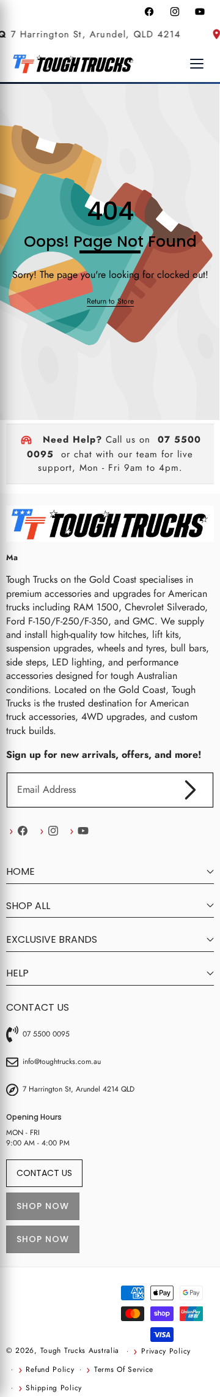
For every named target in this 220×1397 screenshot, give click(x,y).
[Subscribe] (191, 790)
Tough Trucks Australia (79, 1350)
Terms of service (123, 1369)
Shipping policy (54, 1387)
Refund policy (50, 1369)
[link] (110, 301)
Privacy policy (166, 1351)
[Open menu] (196, 63)
